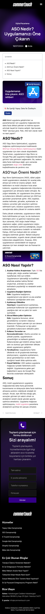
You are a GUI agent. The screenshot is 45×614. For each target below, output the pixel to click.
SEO (38, 270)
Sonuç (9, 74)
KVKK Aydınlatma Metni (26, 608)
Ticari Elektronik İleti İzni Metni (24, 610)
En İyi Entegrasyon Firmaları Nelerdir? (16, 567)
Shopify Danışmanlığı (10, 546)
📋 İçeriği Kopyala (33, 84)
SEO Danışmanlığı (9, 532)
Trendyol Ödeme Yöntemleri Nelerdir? (16, 563)
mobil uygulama (22, 404)
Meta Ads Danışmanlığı (11, 550)
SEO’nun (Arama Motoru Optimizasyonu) (19, 149)
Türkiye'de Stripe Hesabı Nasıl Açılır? (16, 575)
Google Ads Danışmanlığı (12, 541)
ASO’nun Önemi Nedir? (15, 67)
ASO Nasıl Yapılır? (14, 70)
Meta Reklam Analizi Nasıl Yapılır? (15, 571)
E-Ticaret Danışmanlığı (11, 537)
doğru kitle (18, 165)
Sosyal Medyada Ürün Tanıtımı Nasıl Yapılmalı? (20, 579)
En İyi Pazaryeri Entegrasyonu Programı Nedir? (20, 583)
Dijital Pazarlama (22, 23)
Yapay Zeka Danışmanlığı (12, 528)
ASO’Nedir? (11, 63)
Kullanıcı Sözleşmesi (11, 608)
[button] (41, 4)
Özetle (8, 113)
